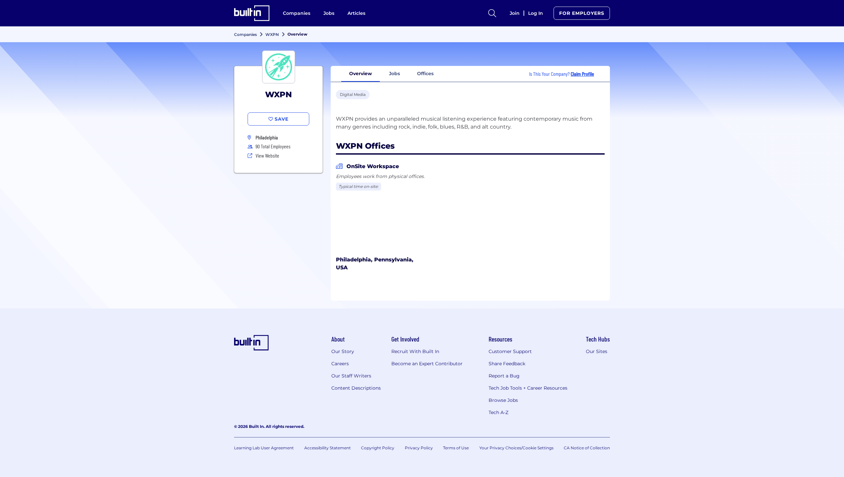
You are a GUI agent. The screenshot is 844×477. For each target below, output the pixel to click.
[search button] (492, 13)
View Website (267, 155)
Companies (296, 13)
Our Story (342, 351)
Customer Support (510, 351)
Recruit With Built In (415, 351)
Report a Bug (504, 376)
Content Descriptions (356, 388)
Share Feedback (507, 364)
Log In (535, 13)
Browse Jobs (503, 400)
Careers (340, 364)
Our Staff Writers (351, 376)
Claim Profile (582, 74)
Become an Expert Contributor (427, 364)
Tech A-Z (498, 412)
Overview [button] (360, 73)
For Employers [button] (581, 13)
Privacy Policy (419, 447)
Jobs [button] (394, 73)
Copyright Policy (377, 447)
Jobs (328, 13)
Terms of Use (456, 447)
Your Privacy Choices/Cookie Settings (516, 447)
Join (515, 13)
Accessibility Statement (327, 447)
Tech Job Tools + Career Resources (528, 388)
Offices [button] (425, 73)
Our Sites (596, 351)
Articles (356, 13)
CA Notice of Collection (587, 447)
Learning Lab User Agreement (264, 447)
